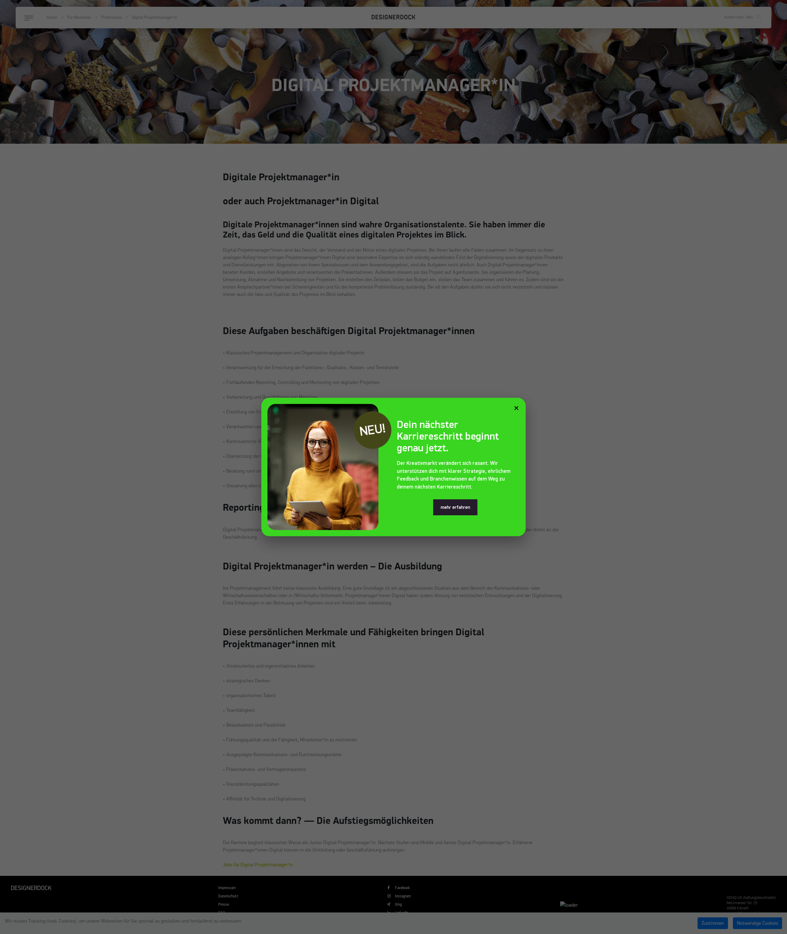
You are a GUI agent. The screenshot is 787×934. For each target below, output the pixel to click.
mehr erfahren (455, 507)
